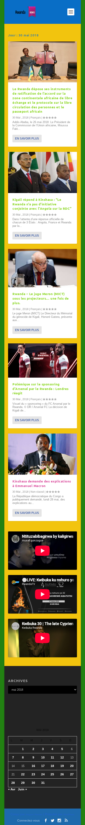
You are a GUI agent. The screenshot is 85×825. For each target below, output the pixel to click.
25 (52, 774)
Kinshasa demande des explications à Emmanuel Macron (41, 483)
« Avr (11, 789)
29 (23, 782)
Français (36, 117)
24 (43, 774)
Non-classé (37, 491)
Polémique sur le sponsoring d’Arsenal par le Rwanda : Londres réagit (40, 388)
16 (33, 766)
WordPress (68, 814)
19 (62, 766)
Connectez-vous (28, 820)
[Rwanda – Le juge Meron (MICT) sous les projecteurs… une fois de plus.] (42, 268)
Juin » (22, 789)
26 (62, 774)
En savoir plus (27, 138)
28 (13, 782)
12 (62, 757)
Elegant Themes (34, 814)
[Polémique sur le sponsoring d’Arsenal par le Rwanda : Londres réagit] (42, 360)
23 (33, 774)
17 (43, 766)
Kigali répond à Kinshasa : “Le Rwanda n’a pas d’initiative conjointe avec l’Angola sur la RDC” (42, 204)
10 (43, 757)
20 (72, 766)
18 (52, 766)
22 (23, 774)
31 (43, 782)
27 (72, 774)
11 (52, 757)
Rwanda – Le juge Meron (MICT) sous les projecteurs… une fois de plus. (40, 298)
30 (33, 782)
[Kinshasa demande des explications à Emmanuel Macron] (42, 454)
